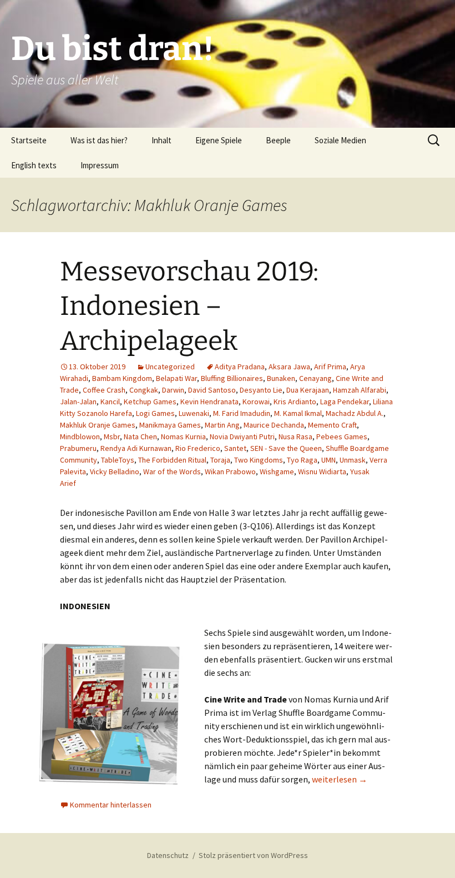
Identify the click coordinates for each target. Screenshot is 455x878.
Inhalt (161, 140)
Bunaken (281, 378)
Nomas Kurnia (183, 436)
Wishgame (277, 471)
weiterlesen (339, 779)
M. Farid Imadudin (241, 413)
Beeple (278, 140)
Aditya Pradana (240, 367)
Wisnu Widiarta (322, 471)
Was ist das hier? (99, 140)
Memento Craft (332, 425)
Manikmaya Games (170, 425)
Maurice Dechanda (274, 425)
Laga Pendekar (344, 402)
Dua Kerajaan (307, 390)
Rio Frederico (197, 448)
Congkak (143, 390)
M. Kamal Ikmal (298, 413)
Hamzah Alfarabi (359, 390)
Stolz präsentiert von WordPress (253, 855)
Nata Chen (140, 436)
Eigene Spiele (218, 140)
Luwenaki (194, 413)
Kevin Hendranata (209, 402)
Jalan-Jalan (78, 402)
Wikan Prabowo (230, 471)
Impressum (99, 165)
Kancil (110, 402)
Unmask (353, 460)
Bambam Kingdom (122, 378)
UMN (328, 460)
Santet (235, 448)
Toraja (220, 460)
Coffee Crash (104, 390)
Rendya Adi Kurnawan (135, 448)
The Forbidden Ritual (172, 460)
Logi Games (155, 413)
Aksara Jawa (289, 367)
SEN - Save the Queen (286, 448)
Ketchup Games (150, 402)
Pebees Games (341, 436)
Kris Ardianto (295, 402)
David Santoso (212, 390)
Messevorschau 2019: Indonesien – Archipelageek (189, 306)
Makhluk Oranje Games (97, 425)
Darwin (173, 390)
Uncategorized (170, 367)
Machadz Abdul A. (354, 413)
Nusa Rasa (295, 436)
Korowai (256, 402)
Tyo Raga (302, 460)
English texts (34, 165)
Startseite (29, 140)
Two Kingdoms (258, 460)
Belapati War (176, 378)
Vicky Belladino (114, 471)
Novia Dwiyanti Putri (242, 436)
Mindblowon (80, 436)
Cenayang (315, 378)
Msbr (112, 436)
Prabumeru (78, 448)
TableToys (117, 460)
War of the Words (172, 471)
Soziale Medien (340, 140)
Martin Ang (222, 425)
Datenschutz (168, 855)
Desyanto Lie (261, 390)
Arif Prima (330, 367)
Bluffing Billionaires (232, 378)
